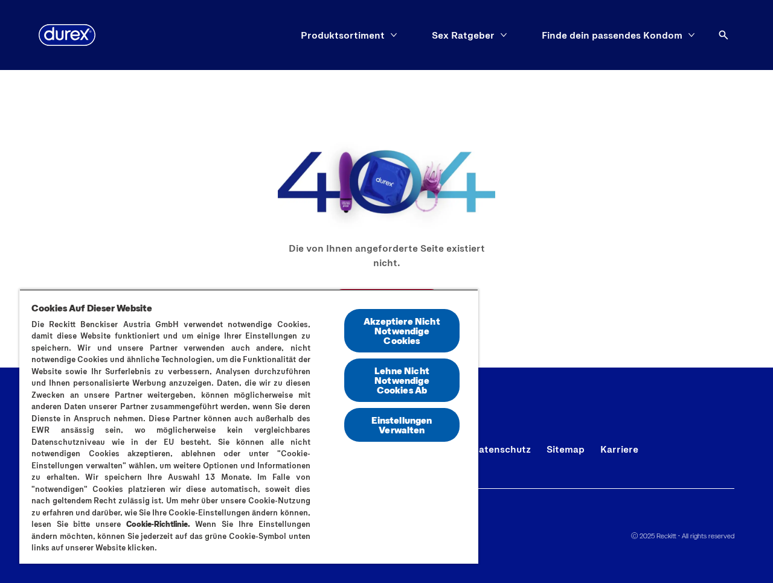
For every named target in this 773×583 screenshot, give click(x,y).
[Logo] (67, 35)
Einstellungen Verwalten (401, 424)
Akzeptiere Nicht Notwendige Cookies (402, 330)
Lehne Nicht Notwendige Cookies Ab (401, 380)
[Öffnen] (723, 35)
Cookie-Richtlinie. (158, 524)
